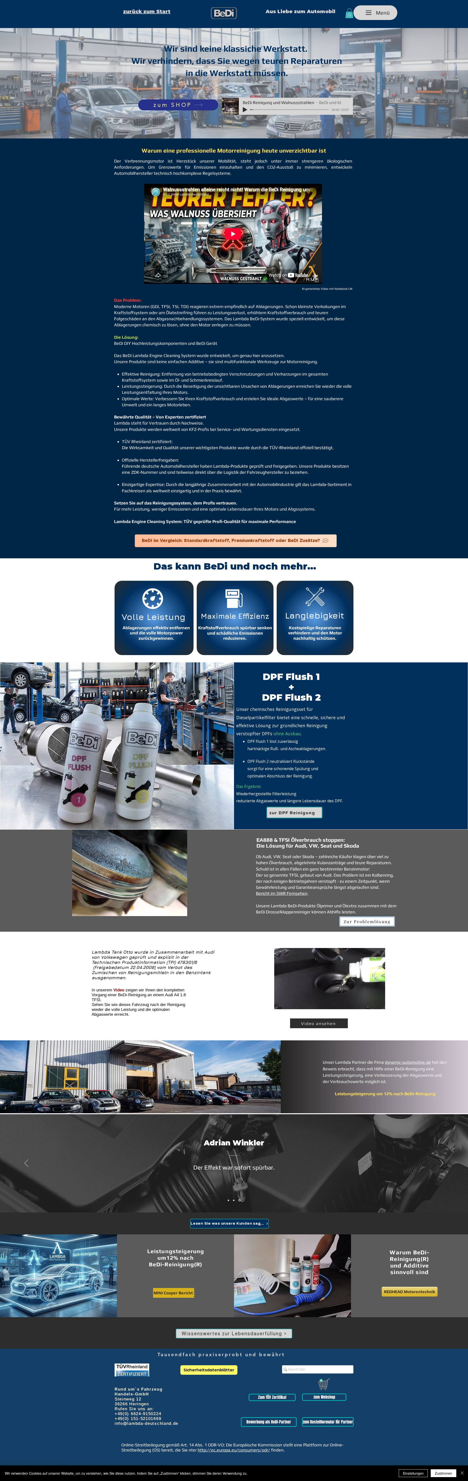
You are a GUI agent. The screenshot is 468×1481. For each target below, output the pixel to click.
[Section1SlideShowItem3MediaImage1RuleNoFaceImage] (240, 1200)
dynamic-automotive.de (408, 1062)
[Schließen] (462, 1473)
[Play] (245, 109)
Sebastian (234, 1142)
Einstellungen (413, 1473)
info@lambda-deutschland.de (146, 1423)
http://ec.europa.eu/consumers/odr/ (234, 1449)
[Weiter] (442, 1163)
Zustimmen (443, 1473)
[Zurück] (26, 1163)
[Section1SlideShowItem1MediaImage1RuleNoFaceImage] (229, 1200)
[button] (349, 13)
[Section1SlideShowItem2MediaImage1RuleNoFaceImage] (234, 1200)
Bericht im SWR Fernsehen (281, 893)
